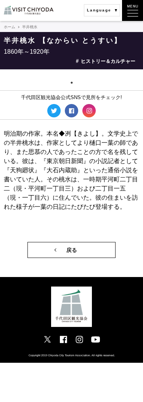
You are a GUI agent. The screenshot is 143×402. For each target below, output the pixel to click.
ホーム (9, 27)
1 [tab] (72, 82)
